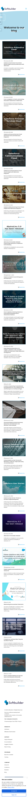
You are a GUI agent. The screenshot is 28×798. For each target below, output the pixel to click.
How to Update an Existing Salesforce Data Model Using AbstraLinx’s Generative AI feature (13, 313)
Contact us (6, 767)
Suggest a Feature (8, 744)
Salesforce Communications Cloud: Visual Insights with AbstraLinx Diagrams (13, 172)
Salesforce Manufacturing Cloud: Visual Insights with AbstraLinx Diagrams (14, 207)
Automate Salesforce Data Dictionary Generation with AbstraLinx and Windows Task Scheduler (13, 424)
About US (6, 765)
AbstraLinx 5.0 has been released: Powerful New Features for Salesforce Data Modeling (13, 243)
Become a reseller (8, 754)
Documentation (8, 742)
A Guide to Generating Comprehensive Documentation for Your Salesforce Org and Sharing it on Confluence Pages (14, 387)
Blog (5, 772)
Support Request (8, 739)
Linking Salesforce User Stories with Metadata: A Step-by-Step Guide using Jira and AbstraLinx (13, 462)
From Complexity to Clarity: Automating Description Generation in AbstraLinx (14, 100)
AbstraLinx (6, 729)
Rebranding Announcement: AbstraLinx (13, 604)
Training (6, 757)
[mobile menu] (26, 9)
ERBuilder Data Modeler (9, 731)
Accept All (14, 791)
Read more (22, 74)
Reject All (14, 795)
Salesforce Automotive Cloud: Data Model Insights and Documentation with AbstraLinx (14, 64)
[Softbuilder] (8, 9)
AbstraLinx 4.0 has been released (12, 535)
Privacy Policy (11, 787)
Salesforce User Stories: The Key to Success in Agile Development (12, 498)
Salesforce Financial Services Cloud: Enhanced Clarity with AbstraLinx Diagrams (13, 136)
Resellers (6, 769)
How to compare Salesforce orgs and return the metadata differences (13, 676)
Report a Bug (7, 747)
